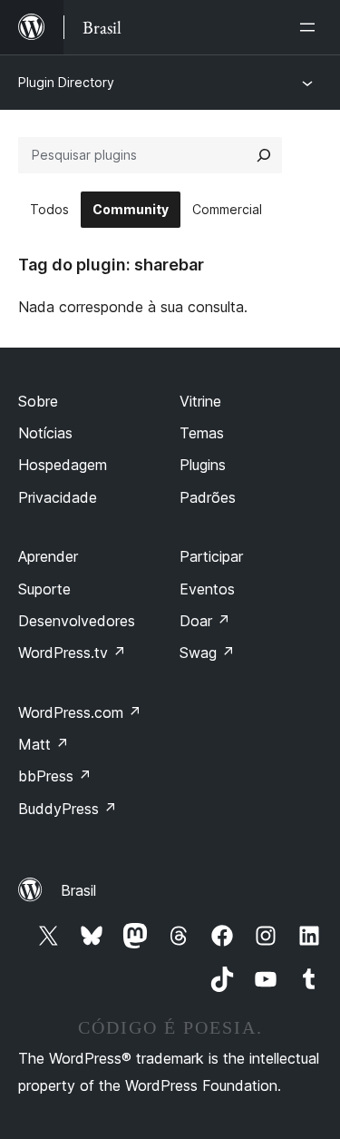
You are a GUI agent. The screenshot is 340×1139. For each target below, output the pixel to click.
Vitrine (200, 401)
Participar (211, 556)
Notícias (45, 433)
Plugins (203, 465)
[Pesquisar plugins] (264, 155)
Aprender (48, 556)
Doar (205, 621)
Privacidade (57, 497)
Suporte (44, 589)
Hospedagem (62, 465)
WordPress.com (79, 712)
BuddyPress (67, 809)
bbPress (55, 776)
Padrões (208, 497)
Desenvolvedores (76, 621)
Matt (43, 744)
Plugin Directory (66, 82)
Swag (207, 652)
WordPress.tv (72, 652)
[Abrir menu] (311, 27)
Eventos (207, 589)
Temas (202, 433)
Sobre (38, 401)
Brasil (78, 890)
